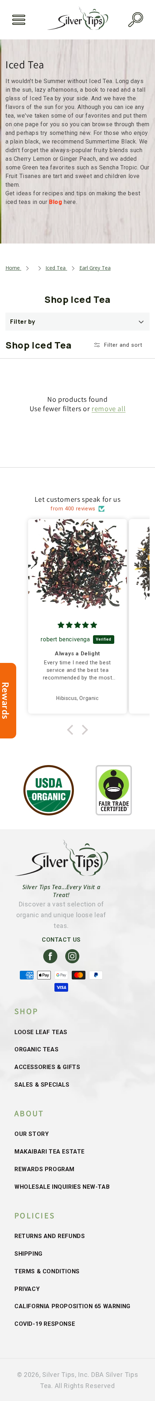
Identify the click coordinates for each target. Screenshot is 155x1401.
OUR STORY (31, 1134)
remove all (108, 408)
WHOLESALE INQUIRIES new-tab (62, 1186)
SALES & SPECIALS (42, 1084)
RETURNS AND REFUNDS (49, 1236)
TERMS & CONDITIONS (47, 1271)
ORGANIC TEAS (36, 1049)
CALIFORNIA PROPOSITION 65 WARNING (72, 1306)
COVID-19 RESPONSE (44, 1323)
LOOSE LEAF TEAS (40, 1032)
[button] (19, 20)
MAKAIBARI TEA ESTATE (49, 1151)
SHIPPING (28, 1253)
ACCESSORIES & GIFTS (47, 1067)
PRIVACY (27, 1289)
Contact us (61, 939)
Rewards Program (44, 1169)
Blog (56, 202)
